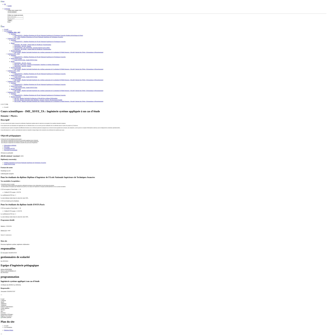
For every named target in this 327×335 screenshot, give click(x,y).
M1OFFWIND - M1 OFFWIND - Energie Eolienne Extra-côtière (32, 47)
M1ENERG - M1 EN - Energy (22, 46)
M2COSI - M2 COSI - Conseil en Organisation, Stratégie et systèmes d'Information (36, 64)
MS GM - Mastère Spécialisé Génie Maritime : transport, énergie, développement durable (38, 100)
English (9, 6)
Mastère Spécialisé (16, 51)
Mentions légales (8, 330)
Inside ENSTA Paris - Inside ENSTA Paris (25, 60)
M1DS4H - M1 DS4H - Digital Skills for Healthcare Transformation (32, 44)
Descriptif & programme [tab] (10, 150)
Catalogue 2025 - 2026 (13, 38)
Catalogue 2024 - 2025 (13, 54)
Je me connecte (12, 12)
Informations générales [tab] (10, 145)
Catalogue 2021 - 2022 (13, 92)
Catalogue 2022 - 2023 (13, 81)
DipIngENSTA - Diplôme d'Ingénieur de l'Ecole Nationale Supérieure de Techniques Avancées (40, 41)
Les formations (8, 31)
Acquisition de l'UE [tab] (9, 148)
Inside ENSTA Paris (16, 58)
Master (13, 43)
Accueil (6, 29)
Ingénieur (13, 34)
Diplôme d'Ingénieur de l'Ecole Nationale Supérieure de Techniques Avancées (25, 162)
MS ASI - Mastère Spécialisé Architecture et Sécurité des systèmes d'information (35, 98)
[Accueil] (2, 1)
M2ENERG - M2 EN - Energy (22, 66)
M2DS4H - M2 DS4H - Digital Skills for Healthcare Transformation (32, 49)
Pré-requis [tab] (7, 147)
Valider (9, 20)
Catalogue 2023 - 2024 (13, 70)
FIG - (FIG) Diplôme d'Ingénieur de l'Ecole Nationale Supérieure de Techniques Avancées (38, 37)
